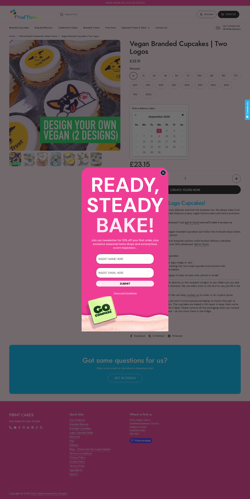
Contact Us (247, 108)
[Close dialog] (163, 172)
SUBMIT (125, 284)
